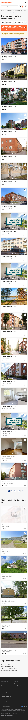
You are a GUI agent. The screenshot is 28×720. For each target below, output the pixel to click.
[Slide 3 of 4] (14, 53)
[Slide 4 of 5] (14, 153)
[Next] (22, 491)
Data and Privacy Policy (6, 689)
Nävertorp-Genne (19, 22)
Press (2, 687)
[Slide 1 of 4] (12, 53)
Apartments (9, 10)
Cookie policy (4, 692)
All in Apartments (5, 664)
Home (2, 10)
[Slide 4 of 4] (15, 53)
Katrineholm (17, 10)
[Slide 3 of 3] (14, 78)
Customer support (18, 689)
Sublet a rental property (19, 687)
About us (3, 683)
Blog (2, 685)
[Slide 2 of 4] (13, 53)
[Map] (25, 6)
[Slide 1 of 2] (13, 128)
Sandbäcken (9, 22)
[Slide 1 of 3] (13, 78)
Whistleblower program (6, 696)
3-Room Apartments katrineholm (9, 670)
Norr (3, 22)
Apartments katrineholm (7, 666)
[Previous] (6, 491)
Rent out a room (17, 683)
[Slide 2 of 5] (13, 153)
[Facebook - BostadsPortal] (2, 701)
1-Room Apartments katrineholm (9, 668)
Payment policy (4, 694)
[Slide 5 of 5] (15, 153)
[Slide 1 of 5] (12, 153)
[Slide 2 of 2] (14, 128)
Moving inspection (18, 685)
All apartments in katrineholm (10, 13)
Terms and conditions (18, 692)
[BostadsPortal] (7, 2)
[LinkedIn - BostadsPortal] (6, 701)
